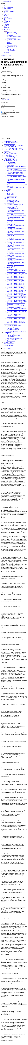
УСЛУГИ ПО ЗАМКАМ (10, 161)
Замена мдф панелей (12, 208)
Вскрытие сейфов (11, 197)
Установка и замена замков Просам (16, 322)
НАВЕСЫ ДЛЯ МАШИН (11, 153)
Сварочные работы (12, 50)
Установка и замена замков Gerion (16, 289)
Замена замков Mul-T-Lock (14, 307)
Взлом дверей (10, 194)
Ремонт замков (11, 162)
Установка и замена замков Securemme (17, 310)
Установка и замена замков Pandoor (16, 308)
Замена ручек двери (12, 200)
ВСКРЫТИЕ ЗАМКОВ (10, 141)
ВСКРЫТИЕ (7, 190)
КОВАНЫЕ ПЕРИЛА (9, 156)
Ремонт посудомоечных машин (15, 326)
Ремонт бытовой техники (10, 324)
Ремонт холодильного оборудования (16, 331)
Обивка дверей (11, 207)
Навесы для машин (12, 45)
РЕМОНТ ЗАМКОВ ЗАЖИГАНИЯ (13, 145)
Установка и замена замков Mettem (16, 303)
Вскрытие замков (11, 32)
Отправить (3, 113)
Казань (5, 13)
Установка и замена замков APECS (16, 272)
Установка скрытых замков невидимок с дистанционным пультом (17, 177)
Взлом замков (10, 193)
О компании (7, 29)
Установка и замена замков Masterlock (17, 301)
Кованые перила (11, 48)
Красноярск (7, 21)
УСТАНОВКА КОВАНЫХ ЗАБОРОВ (14, 148)
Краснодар (6, 27)
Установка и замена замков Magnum (16, 300)
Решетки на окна (11, 38)
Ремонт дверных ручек (13, 201)
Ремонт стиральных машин (14, 325)
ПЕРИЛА (6, 151)
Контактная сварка (12, 339)
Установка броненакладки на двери (16, 170)
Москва (6, 5)
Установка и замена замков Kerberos (16, 296)
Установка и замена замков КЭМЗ (16, 321)
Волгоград (6, 25)
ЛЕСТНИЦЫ (7, 152)
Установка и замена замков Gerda (15, 287)
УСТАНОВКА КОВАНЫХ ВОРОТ (13, 149)
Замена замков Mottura (13, 304)
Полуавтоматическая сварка (14, 338)
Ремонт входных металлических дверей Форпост (15, 257)
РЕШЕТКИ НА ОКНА (10, 146)
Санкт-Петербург (8, 7)
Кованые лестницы (12, 46)
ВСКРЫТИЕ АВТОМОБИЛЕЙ (12, 142)
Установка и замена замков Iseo (15, 291)
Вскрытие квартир (12, 196)
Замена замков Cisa (12, 269)
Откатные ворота (8, 345)
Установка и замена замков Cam (15, 276)
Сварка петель (10, 336)
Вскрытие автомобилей (13, 33)
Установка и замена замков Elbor (15, 283)
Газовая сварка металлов (13, 335)
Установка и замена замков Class (15, 277)
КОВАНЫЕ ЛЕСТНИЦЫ (11, 155)
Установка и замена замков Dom (15, 281)
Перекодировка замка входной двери (16, 166)
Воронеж (6, 24)
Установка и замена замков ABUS (16, 270)
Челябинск (6, 14)
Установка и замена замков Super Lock (17, 311)
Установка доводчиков (13, 169)
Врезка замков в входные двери (15, 175)
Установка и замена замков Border (16, 274)
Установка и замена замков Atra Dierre (17, 273)
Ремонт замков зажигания (14, 36)
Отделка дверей (11, 49)
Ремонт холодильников (13, 328)
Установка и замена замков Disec (15, 280)
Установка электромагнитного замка (16, 168)
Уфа (5, 20)
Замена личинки (11, 163)
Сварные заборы (8, 342)
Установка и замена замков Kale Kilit (16, 294)
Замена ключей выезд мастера (15, 173)
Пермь (5, 22)
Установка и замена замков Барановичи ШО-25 (14, 315)
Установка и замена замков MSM (15, 305)
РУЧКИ (6, 198)
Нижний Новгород (9, 11)
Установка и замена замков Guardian (16, 290)
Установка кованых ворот (13, 40)
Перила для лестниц (9, 343)
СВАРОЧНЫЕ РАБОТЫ (10, 159)
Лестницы (9, 43)
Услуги (5, 31)
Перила (9, 42)
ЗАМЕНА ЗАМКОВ (9, 144)
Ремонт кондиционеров (13, 329)
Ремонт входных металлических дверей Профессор (15, 243)
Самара (6, 17)
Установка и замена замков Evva (15, 284)
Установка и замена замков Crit (15, 279)
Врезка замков (10, 165)
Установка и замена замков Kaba (15, 293)
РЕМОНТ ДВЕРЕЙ (9, 203)
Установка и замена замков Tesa (15, 312)
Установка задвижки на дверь (15, 172)
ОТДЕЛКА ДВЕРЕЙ (9, 158)
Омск (5, 15)
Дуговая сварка (11, 334)
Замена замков (10, 35)
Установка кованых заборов (14, 39)
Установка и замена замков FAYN (16, 286)
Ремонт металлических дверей (15, 204)
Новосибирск (7, 8)
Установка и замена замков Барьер (16, 317)
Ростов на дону (8, 18)
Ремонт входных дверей (13, 206)
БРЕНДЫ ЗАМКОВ (9, 267)
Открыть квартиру (12, 191)
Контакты (6, 52)
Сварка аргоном (11, 341)
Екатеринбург (7, 10)
